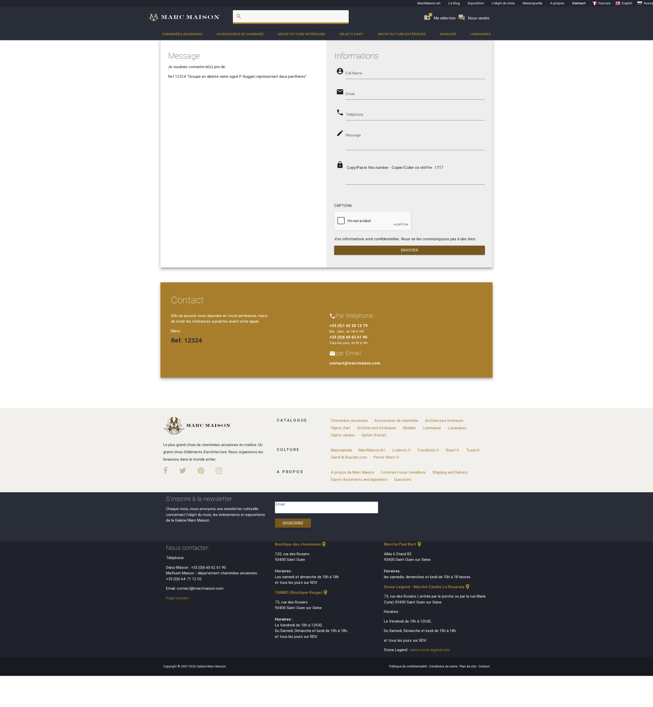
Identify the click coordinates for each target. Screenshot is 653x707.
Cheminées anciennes (182, 34)
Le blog (454, 3)
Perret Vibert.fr (386, 457)
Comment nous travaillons (403, 472)
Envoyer (409, 250)
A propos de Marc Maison (352, 472)
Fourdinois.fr (428, 450)
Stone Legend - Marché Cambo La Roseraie (427, 586)
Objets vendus (343, 435)
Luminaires (480, 34)
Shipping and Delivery (450, 472)
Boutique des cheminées (301, 544)
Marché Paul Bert (403, 544)
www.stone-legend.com (430, 649)
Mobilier (448, 34)
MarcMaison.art (429, 3)
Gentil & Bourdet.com (349, 457)
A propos (557, 3)
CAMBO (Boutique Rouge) (302, 592)
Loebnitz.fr (401, 450)
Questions (402, 479)
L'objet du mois (503, 3)
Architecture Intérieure (301, 34)
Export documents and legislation (359, 479)
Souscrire (293, 523)
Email (280, 504)
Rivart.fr (452, 450)
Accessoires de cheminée (240, 34)
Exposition (476, 3)
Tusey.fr (473, 450)
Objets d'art (351, 34)
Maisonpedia (532, 3)
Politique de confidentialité (408, 666)
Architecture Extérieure (402, 34)
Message (353, 135)
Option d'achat (373, 435)
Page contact (177, 598)
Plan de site (468, 666)
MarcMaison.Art (372, 450)
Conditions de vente (443, 666)
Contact (579, 3)
